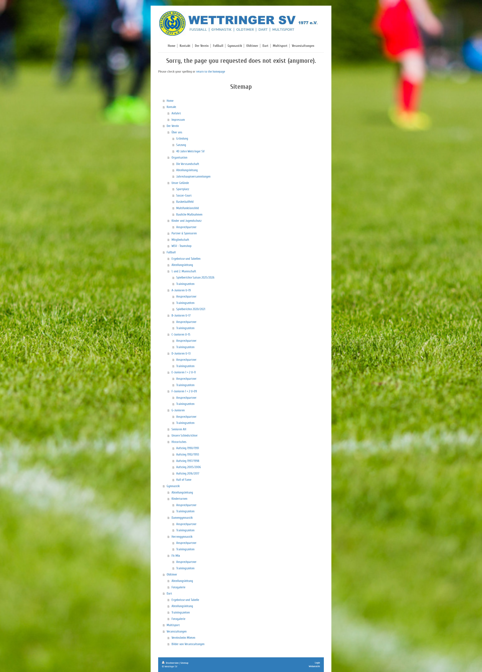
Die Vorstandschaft (187, 164)
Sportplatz (182, 189)
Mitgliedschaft (180, 240)
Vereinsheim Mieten (183, 638)
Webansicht (314, 666)
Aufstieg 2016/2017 (187, 473)
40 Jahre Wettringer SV (190, 151)
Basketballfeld (185, 202)
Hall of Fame (183, 480)
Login (317, 662)
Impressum (178, 120)
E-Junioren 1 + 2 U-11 (184, 372)
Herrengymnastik (182, 537)
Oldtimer (172, 574)
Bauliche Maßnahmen (189, 214)
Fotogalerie (178, 587)
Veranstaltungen (177, 631)
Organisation (179, 157)
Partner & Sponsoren (184, 233)
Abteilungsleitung (187, 170)
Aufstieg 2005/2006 (188, 467)
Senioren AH (179, 429)
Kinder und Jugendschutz (186, 221)
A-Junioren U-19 (181, 290)
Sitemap (184, 662)
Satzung (181, 145)
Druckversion (172, 662)
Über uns (177, 132)
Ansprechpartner (186, 227)
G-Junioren (178, 410)
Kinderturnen (179, 499)
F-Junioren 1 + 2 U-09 (184, 391)
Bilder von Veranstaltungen (188, 644)
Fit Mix (176, 556)
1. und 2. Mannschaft (184, 271)
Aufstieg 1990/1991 (187, 448)
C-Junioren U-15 (181, 334)
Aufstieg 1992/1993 (187, 454)
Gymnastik (173, 486)
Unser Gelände (180, 183)
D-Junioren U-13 (181, 353)
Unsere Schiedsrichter (185, 435)
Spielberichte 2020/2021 (190, 309)
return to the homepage (210, 72)
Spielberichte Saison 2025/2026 (195, 277)
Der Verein (173, 126)
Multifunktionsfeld (187, 208)
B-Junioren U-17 (181, 315)
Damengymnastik (182, 518)
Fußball (171, 252)
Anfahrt (176, 113)
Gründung (182, 138)
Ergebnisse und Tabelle (185, 600)
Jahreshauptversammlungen (193, 176)
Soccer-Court (184, 195)
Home (170, 101)
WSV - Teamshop (181, 246)
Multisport (173, 625)
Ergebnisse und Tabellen (186, 259)
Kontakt (171, 107)
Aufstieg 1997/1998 (187, 461)
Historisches (179, 442)
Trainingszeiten (185, 284)
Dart (169, 593)
